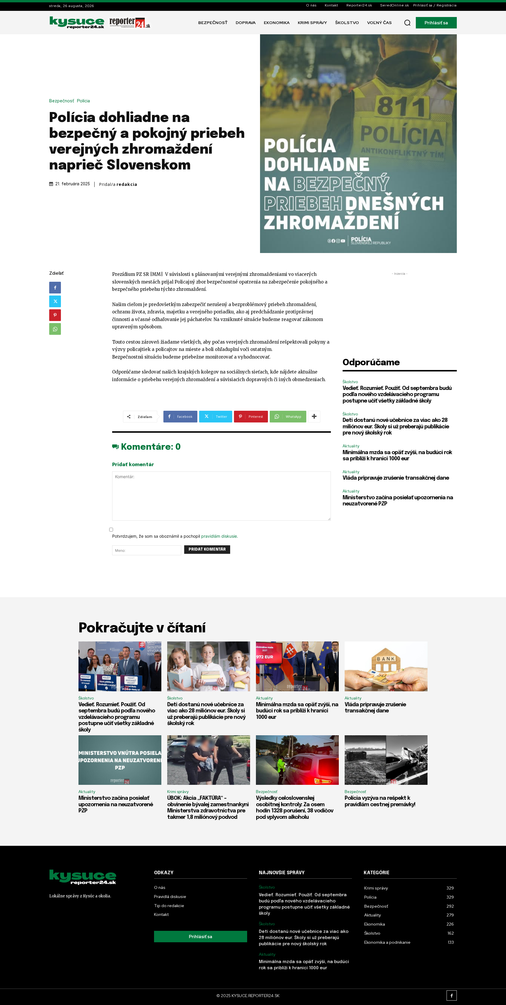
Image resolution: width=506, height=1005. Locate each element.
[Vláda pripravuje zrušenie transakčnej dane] (386, 666)
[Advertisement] (400, 318)
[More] (314, 416)
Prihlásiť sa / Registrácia (435, 5)
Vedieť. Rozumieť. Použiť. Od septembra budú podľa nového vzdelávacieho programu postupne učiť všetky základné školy (397, 395)
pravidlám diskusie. (219, 536)
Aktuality (351, 446)
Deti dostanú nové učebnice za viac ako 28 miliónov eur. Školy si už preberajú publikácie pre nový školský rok (396, 427)
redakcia (127, 184)
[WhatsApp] (55, 329)
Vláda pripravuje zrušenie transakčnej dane (396, 478)
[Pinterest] (55, 315)
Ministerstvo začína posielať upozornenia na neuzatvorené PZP (115, 805)
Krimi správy (178, 791)
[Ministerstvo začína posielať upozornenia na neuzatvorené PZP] (119, 760)
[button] (407, 22)
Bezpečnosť (61, 101)
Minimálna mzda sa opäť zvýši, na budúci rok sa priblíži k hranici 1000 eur (297, 711)
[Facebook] (55, 287)
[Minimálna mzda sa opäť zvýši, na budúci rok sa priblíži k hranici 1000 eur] (297, 666)
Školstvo (350, 381)
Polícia (83, 101)
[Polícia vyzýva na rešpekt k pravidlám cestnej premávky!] (386, 760)
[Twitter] (55, 301)
